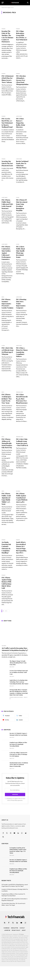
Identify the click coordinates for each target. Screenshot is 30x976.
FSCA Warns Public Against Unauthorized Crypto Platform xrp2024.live (21, 497)
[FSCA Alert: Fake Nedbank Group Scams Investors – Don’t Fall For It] (22, 430)
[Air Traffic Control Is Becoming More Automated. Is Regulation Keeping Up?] (15, 633)
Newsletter (14, 928)
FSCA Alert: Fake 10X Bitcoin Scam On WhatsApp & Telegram (7, 351)
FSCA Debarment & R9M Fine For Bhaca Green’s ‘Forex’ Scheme (8, 79)
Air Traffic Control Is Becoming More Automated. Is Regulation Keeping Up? (15, 649)
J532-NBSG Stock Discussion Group (22, 458)
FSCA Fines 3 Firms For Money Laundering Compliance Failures (22, 352)
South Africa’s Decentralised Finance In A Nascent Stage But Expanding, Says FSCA (21, 547)
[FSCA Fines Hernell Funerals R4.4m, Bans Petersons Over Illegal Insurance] (22, 385)
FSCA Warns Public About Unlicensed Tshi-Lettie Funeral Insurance (7, 204)
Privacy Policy (14, 800)
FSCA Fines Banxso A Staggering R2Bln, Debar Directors (20, 123)
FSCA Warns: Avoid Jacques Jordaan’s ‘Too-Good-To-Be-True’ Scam (7, 398)
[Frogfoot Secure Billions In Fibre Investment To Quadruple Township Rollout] (5, 744)
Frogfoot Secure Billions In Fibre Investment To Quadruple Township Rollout (18, 744)
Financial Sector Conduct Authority (7, 135)
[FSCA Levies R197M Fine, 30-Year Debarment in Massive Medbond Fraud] (8, 109)
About (24, 930)
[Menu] (3, 2)
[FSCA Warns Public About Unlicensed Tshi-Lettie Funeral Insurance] (8, 190)
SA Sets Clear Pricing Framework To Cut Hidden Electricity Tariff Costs (19, 672)
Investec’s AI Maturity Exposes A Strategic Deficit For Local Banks (18, 734)
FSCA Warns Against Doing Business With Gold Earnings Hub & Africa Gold (6, 582)
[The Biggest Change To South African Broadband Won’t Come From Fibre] (5, 663)
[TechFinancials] (15, 2)
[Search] (27, 2)
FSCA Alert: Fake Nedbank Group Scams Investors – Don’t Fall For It (22, 442)
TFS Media (21, 934)
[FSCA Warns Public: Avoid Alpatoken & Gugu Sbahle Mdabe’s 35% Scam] (8, 484)
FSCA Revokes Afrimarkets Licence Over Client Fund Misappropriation (22, 80)
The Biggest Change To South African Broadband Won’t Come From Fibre (18, 662)
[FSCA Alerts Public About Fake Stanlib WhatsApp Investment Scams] (22, 237)
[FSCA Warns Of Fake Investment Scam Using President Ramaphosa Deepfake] (22, 190)
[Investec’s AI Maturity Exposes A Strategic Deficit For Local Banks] (5, 735)
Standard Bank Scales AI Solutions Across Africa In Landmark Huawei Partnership (19, 764)
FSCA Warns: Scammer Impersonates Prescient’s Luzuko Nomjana (7, 303)
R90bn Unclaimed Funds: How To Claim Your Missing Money (22, 164)
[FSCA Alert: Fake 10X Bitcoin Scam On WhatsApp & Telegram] (8, 338)
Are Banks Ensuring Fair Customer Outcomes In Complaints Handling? (6, 547)
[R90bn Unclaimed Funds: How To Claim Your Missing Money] (22, 152)
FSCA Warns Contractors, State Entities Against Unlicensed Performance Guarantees (6, 253)
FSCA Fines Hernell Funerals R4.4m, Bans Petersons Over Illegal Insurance (22, 398)
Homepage (6, 928)
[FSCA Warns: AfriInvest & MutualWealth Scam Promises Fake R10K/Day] (8, 430)
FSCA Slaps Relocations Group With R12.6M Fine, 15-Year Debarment (21, 35)
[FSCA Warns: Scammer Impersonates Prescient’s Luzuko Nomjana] (8, 290)
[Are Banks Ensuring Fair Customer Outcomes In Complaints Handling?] (8, 533)
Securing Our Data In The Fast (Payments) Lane (7, 163)
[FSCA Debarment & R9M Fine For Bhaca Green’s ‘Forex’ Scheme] (8, 66)
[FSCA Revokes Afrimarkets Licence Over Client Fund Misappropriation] (22, 66)
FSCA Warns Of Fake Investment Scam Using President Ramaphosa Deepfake (21, 205)
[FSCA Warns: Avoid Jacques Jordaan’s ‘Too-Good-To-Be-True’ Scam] (8, 385)
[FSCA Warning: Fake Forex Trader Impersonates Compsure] (22, 290)
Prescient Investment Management (5, 328)
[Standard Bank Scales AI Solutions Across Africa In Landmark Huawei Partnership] (5, 765)
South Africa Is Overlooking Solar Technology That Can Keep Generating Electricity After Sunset (19, 681)
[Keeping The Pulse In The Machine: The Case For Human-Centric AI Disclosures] (8, 22)
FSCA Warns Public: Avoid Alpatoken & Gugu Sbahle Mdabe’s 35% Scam (6, 498)
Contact (22, 928)
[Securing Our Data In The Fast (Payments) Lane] (8, 152)
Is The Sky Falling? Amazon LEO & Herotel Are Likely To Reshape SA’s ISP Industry (18, 754)
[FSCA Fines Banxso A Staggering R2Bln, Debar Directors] (22, 109)
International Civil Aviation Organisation (14, 653)
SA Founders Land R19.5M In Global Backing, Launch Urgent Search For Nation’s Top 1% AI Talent (18, 850)
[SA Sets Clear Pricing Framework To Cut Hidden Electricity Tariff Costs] (5, 673)
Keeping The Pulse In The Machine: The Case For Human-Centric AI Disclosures (8, 36)
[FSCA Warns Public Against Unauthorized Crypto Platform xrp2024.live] (22, 484)
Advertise (7, 930)
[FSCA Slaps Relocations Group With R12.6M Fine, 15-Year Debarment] (22, 22)
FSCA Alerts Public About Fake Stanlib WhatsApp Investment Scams (20, 252)
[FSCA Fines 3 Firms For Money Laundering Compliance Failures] (22, 338)
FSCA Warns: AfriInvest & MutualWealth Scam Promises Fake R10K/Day (7, 443)
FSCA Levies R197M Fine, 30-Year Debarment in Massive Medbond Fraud (7, 123)
